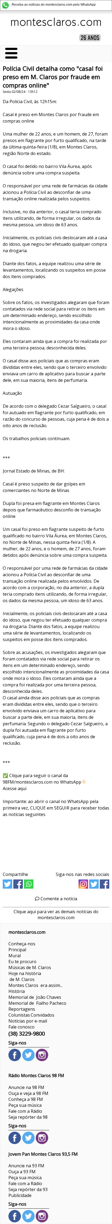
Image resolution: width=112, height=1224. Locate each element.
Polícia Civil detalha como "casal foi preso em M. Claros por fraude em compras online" (53, 76)
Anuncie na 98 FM (26, 1087)
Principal (17, 950)
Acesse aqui (14, 788)
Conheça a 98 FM (25, 1099)
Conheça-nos (21, 944)
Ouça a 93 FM (22, 1172)
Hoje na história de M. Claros (24, 976)
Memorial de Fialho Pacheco (37, 1003)
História (16, 991)
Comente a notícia (58, 899)
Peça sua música (25, 1105)
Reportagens (21, 1009)
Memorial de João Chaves (34, 997)
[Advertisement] (56, 842)
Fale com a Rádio (25, 1111)
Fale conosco (21, 1027)
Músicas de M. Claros (29, 967)
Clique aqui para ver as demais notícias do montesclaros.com (56, 914)
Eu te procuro (22, 962)
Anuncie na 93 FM (26, 1166)
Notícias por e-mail (27, 1021)
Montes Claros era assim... (35, 985)
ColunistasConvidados (31, 1015)
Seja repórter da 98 (28, 1117)
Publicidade (20, 1195)
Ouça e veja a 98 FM (28, 1093)
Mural (14, 956)
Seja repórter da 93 (28, 1189)
